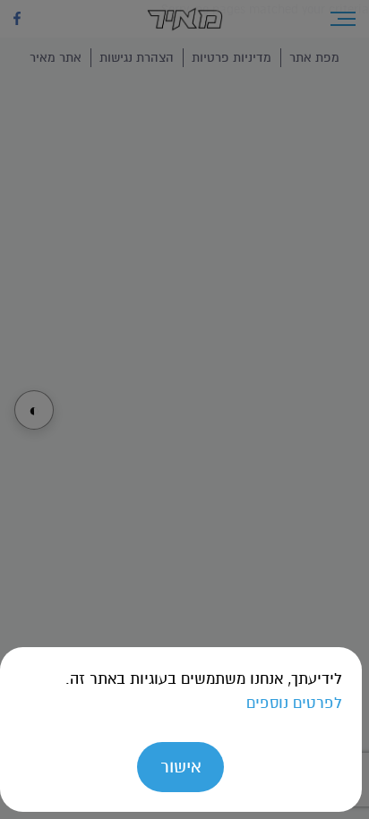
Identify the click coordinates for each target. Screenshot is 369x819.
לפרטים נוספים (294, 703)
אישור (181, 766)
